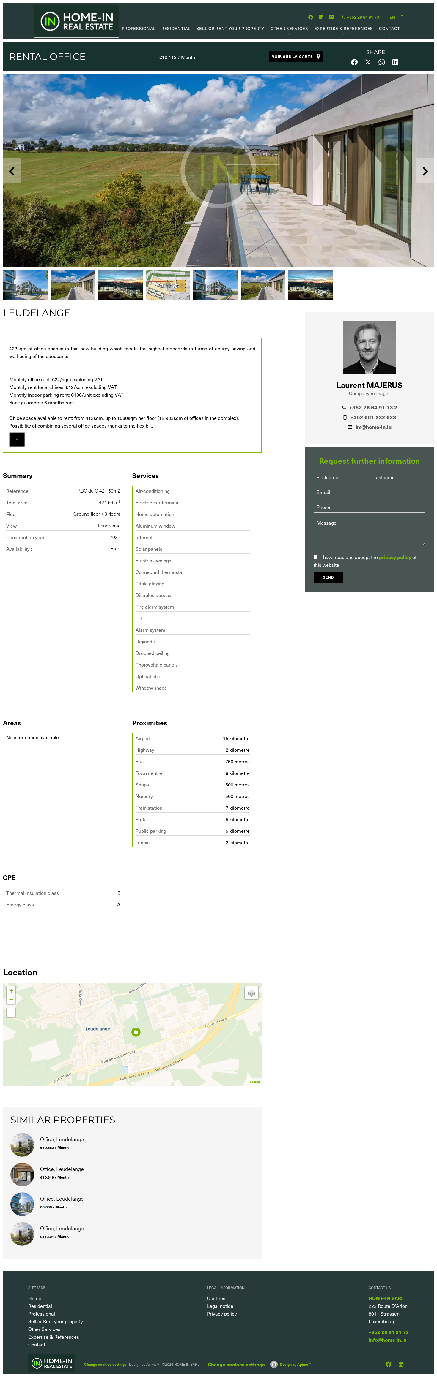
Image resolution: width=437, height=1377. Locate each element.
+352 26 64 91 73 (389, 1331)
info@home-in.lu (388, 1339)
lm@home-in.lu (374, 427)
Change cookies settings (105, 1364)
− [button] (11, 999)
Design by (295, 1364)
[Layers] (251, 992)
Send (328, 577)
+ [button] (11, 990)
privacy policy (395, 557)
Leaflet (255, 1081)
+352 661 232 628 (373, 417)
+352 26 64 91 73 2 (373, 407)
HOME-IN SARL (386, 1298)
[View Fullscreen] (11, 1012)
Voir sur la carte (292, 56)
